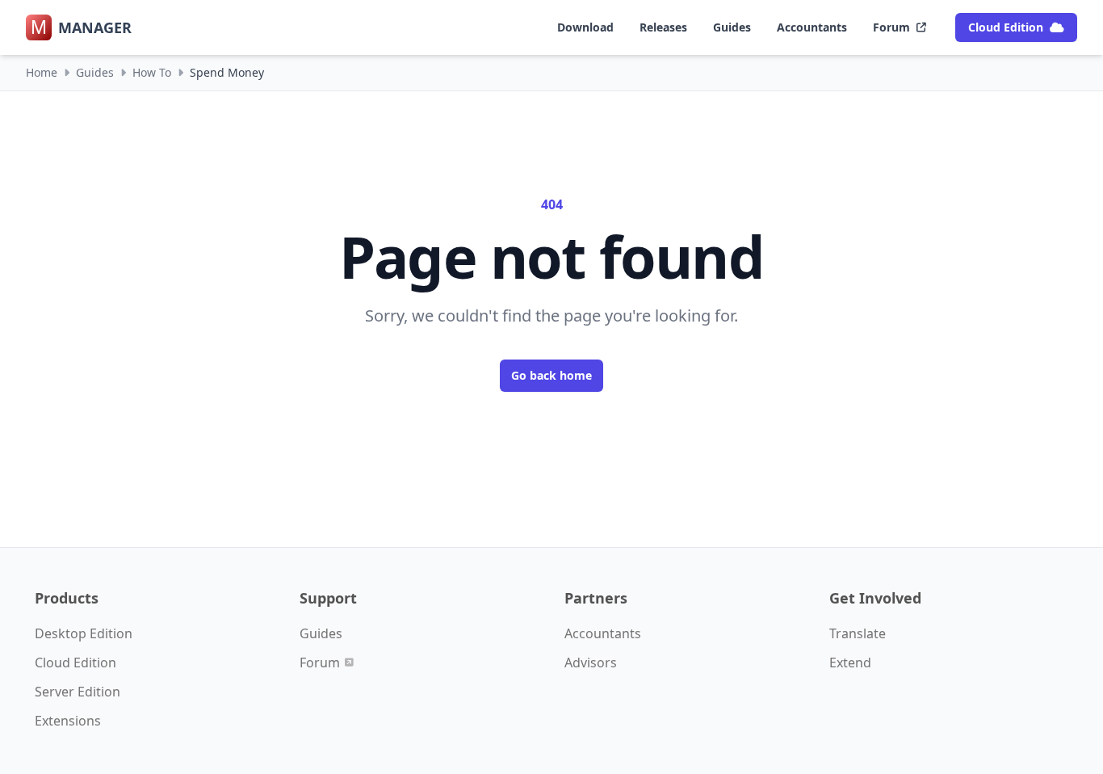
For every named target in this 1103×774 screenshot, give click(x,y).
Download (585, 27)
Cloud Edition (1005, 27)
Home (41, 72)
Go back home (551, 375)
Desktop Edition (83, 633)
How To (151, 72)
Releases (663, 27)
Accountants (812, 27)
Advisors (590, 662)
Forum (891, 27)
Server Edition (77, 691)
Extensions (68, 721)
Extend (850, 662)
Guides (732, 27)
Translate (857, 633)
